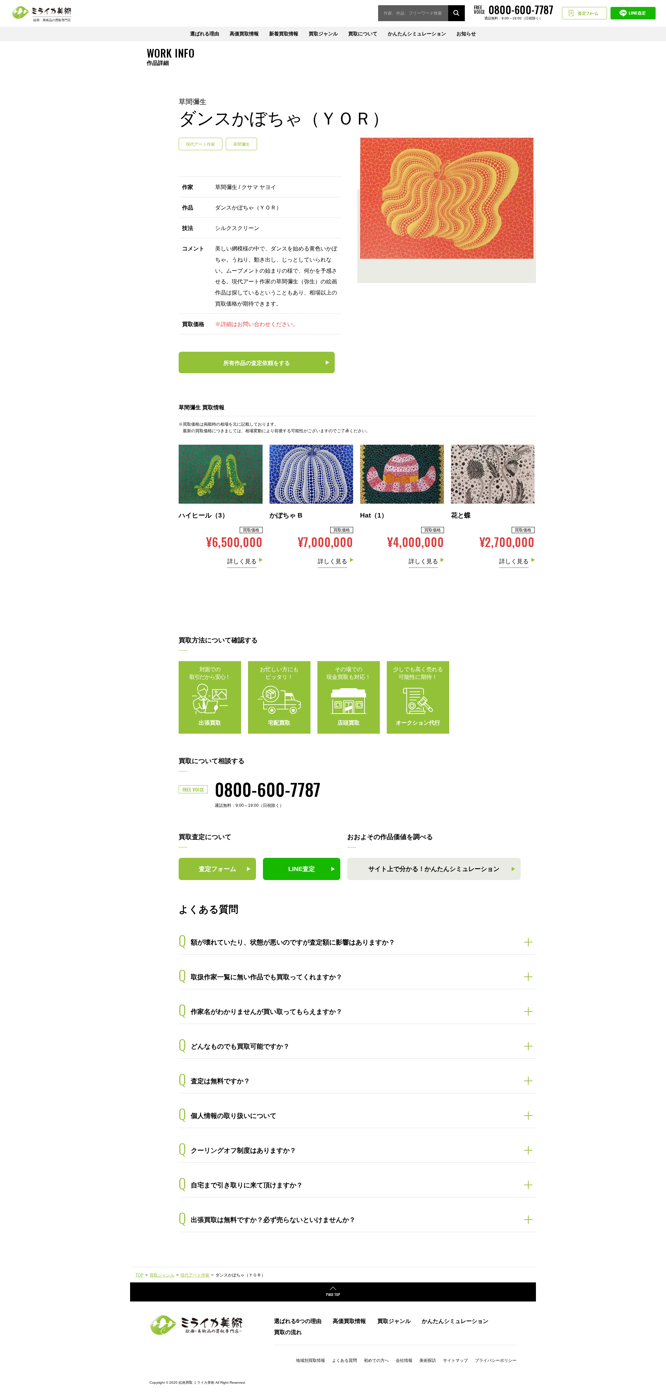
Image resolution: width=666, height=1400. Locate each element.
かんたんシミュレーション (417, 33)
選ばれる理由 (204, 33)
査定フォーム (584, 13)
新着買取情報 (283, 33)
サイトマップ (455, 1360)
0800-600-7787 (268, 789)
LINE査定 (633, 13)
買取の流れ (288, 1332)
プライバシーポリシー (495, 1360)
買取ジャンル (323, 33)
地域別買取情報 (310, 1360)
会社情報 (404, 1360)
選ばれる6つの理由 (298, 1321)
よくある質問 (344, 1360)
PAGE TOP (333, 1294)
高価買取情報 (244, 33)
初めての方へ (376, 1360)
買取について (362, 33)
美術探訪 (427, 1360)
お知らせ (466, 33)
